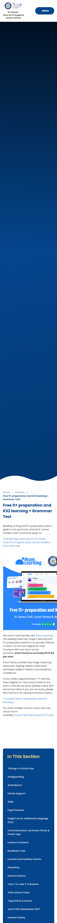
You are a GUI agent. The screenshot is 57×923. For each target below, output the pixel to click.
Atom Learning (44, 635)
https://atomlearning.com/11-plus (33, 715)
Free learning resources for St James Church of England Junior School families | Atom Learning (27, 542)
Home (6, 492)
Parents (20, 492)
